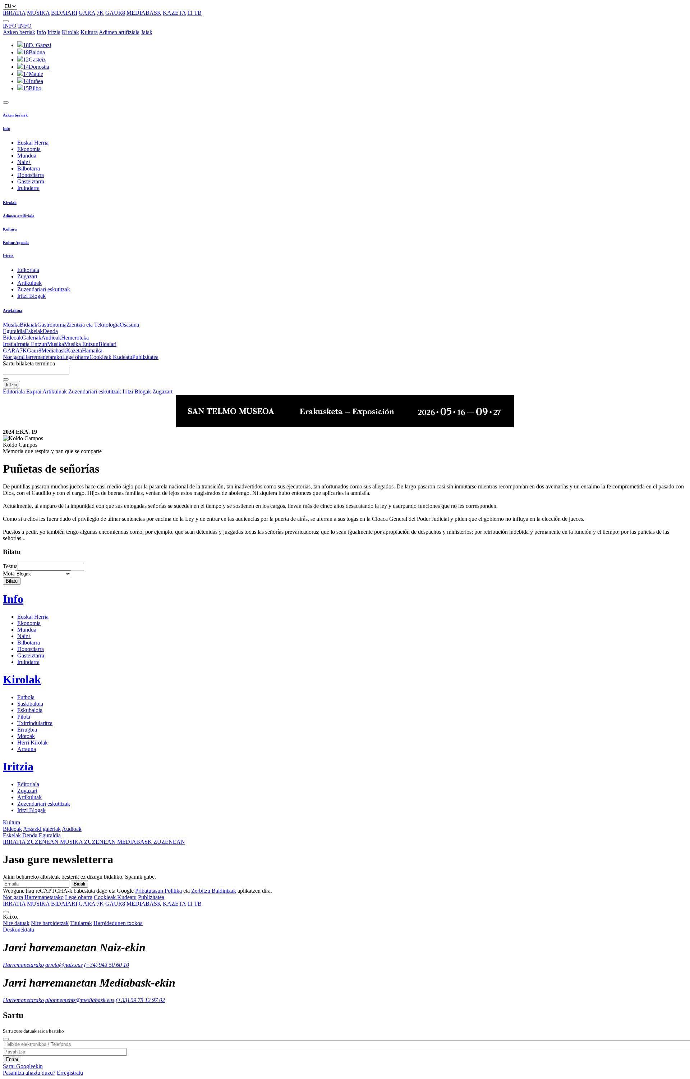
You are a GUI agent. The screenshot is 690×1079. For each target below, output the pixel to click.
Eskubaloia (29, 710)
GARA (87, 13)
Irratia (9, 344)
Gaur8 (34, 350)
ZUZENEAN (31, 842)
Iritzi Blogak (31, 296)
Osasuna (129, 325)
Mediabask (53, 350)
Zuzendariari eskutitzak (43, 289)
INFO (10, 26)
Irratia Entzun (31, 344)
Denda (50, 331)
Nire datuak (16, 923)
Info (41, 32)
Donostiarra (30, 175)
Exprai (33, 391)
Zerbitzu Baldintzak (213, 891)
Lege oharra (75, 357)
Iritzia (53, 32)
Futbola (25, 697)
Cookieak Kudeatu (110, 357)
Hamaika (92, 350)
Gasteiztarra (30, 181)
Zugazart (27, 276)
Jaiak (146, 32)
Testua (10, 566)
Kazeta (74, 350)
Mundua (26, 155)
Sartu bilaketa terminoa (29, 363)
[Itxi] (6, 1039)
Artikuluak (29, 283)
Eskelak (34, 331)
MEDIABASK (143, 13)
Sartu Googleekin (23, 1066)
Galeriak (31, 337)
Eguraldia (14, 331)
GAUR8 (115, 13)
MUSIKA (38, 13)
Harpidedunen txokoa (118, 923)
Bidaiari (107, 344)
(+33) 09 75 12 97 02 (140, 1000)
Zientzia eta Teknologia (93, 325)
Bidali (79, 884)
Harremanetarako (42, 357)
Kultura (89, 32)
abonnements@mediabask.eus (79, 1000)
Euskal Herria (33, 143)
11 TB (194, 13)
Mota (9, 573)
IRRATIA (14, 13)
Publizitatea (145, 357)
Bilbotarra (28, 168)
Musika (11, 325)
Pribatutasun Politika (158, 891)
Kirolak (70, 32)
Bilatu (12, 581)
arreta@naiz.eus (64, 965)
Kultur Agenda (16, 242)
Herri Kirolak (32, 742)
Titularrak (81, 923)
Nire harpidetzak (50, 923)
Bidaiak (28, 325)
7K (100, 13)
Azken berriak (19, 32)
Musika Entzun (81, 344)
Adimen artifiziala (119, 32)
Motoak (26, 736)
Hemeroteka (75, 337)
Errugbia (27, 730)
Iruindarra (28, 188)
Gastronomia (51, 325)
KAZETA (174, 13)
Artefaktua (12, 310)
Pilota (23, 717)
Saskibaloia (30, 704)
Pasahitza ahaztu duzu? (29, 1073)
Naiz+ (24, 162)
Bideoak (12, 337)
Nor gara (13, 357)
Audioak (51, 337)
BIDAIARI (64, 13)
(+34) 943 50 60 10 (106, 965)
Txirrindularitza (34, 723)
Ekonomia (29, 149)
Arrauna (26, 749)
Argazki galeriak (42, 829)
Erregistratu (70, 1073)
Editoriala (28, 270)
